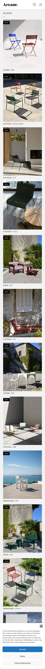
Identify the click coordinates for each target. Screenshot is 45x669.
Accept (22, 649)
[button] (41, 626)
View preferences (22, 663)
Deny (22, 656)
